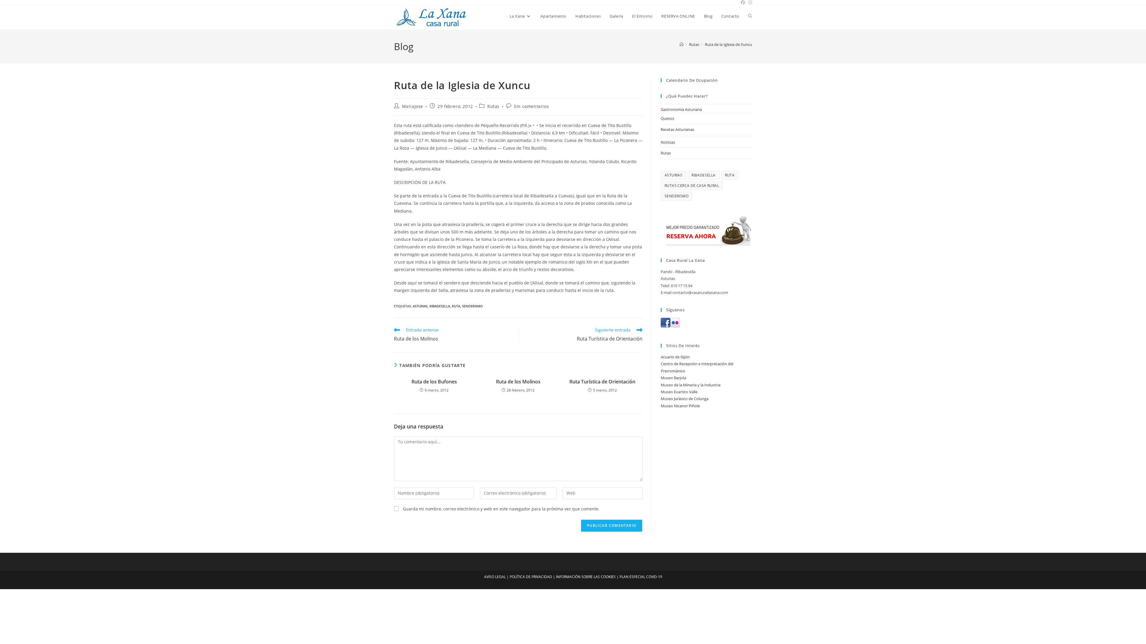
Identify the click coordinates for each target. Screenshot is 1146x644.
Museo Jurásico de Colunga (684, 398)
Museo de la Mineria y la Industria (690, 385)
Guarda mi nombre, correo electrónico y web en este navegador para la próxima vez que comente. (501, 509)
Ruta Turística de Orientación (602, 381)
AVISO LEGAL (495, 576)
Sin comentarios (531, 106)
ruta (456, 306)
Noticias (668, 142)
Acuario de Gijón (675, 357)
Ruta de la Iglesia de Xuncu (728, 44)
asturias (420, 306)
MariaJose (412, 106)
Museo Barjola (673, 377)
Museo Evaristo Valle (679, 391)
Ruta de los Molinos (518, 381)
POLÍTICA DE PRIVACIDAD (531, 576)
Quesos (667, 118)
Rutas (493, 106)
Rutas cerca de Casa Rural (692, 185)
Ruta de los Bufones (434, 381)
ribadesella (439, 306)
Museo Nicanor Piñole (680, 405)
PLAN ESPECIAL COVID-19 (641, 576)
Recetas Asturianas (677, 129)
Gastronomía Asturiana (681, 109)
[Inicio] (681, 44)
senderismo (472, 306)
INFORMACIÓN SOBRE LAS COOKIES (586, 576)
